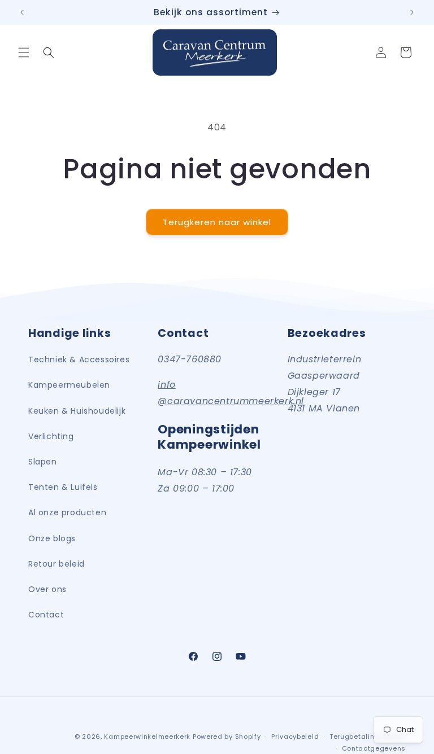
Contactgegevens (374, 748)
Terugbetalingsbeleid (367, 736)
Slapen (42, 461)
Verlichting (51, 436)
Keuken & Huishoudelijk (76, 411)
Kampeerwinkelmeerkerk (147, 736)
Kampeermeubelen (69, 385)
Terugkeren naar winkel (217, 222)
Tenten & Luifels (63, 487)
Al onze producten (67, 512)
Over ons (47, 589)
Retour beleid (56, 563)
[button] (23, 52)
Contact (46, 614)
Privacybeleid (295, 736)
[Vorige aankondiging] (22, 12)
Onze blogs (52, 538)
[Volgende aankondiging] (412, 12)
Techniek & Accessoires (78, 359)
